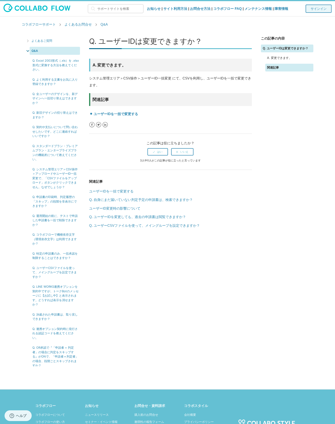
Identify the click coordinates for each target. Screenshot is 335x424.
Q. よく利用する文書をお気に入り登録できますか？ (55, 82)
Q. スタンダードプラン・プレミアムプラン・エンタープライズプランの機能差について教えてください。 (55, 152)
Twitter (98, 125)
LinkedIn (105, 125)
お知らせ (154, 9)
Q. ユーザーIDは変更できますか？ (285, 48)
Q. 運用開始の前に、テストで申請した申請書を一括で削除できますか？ (55, 220)
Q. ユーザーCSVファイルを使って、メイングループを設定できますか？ (54, 272)
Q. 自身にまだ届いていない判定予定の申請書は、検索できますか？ (141, 200)
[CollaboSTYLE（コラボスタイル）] (267, 420)
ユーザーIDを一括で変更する (116, 114)
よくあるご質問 (41, 40)
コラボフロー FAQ (227, 9)
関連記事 (273, 67)
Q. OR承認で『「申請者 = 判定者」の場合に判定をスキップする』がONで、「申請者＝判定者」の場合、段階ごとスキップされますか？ (55, 356)
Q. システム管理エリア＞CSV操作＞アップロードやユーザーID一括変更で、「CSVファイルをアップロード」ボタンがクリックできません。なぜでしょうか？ (55, 178)
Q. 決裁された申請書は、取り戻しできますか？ (55, 317)
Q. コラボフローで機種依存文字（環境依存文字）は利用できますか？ (54, 239)
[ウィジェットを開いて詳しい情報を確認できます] (18, 416)
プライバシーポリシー (199, 422)
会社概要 (190, 414)
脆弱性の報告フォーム (149, 422)
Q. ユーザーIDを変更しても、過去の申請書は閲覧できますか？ (137, 217)
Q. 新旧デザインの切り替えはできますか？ (55, 115)
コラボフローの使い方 (50, 422)
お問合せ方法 (200, 9)
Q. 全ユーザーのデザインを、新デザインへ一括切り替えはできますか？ (55, 98)
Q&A (104, 24)
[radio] (157, 151)
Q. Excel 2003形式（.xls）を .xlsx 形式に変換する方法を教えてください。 (55, 65)
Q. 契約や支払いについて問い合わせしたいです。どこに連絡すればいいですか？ (55, 131)
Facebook (92, 125)
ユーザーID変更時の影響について (114, 208)
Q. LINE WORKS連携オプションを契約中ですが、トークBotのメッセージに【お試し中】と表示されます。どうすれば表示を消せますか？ (55, 295)
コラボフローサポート (39, 24)
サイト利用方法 (175, 9)
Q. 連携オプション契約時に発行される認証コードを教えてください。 (55, 333)
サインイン (319, 9)
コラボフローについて (50, 414)
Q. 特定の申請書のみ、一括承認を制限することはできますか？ (55, 256)
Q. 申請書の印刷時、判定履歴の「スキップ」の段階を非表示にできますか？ (54, 201)
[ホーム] (37, 11)
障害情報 (281, 9)
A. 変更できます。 (279, 58)
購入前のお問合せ (146, 414)
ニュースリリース (97, 414)
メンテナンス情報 (258, 9)
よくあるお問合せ (78, 24)
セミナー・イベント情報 (101, 422)
